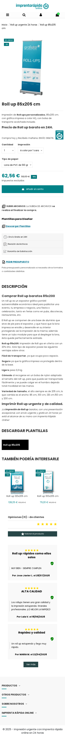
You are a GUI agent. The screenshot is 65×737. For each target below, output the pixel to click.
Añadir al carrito (35, 189)
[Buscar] (24, 15)
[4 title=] (51, 524)
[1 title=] (38, 524)
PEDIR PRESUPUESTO (17, 261)
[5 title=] (55, 524)
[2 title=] (42, 524)
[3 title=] (47, 524)
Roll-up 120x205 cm (17, 496)
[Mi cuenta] (40, 15)
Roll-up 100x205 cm (48, 496)
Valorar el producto (32, 534)
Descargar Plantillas (18, 226)
